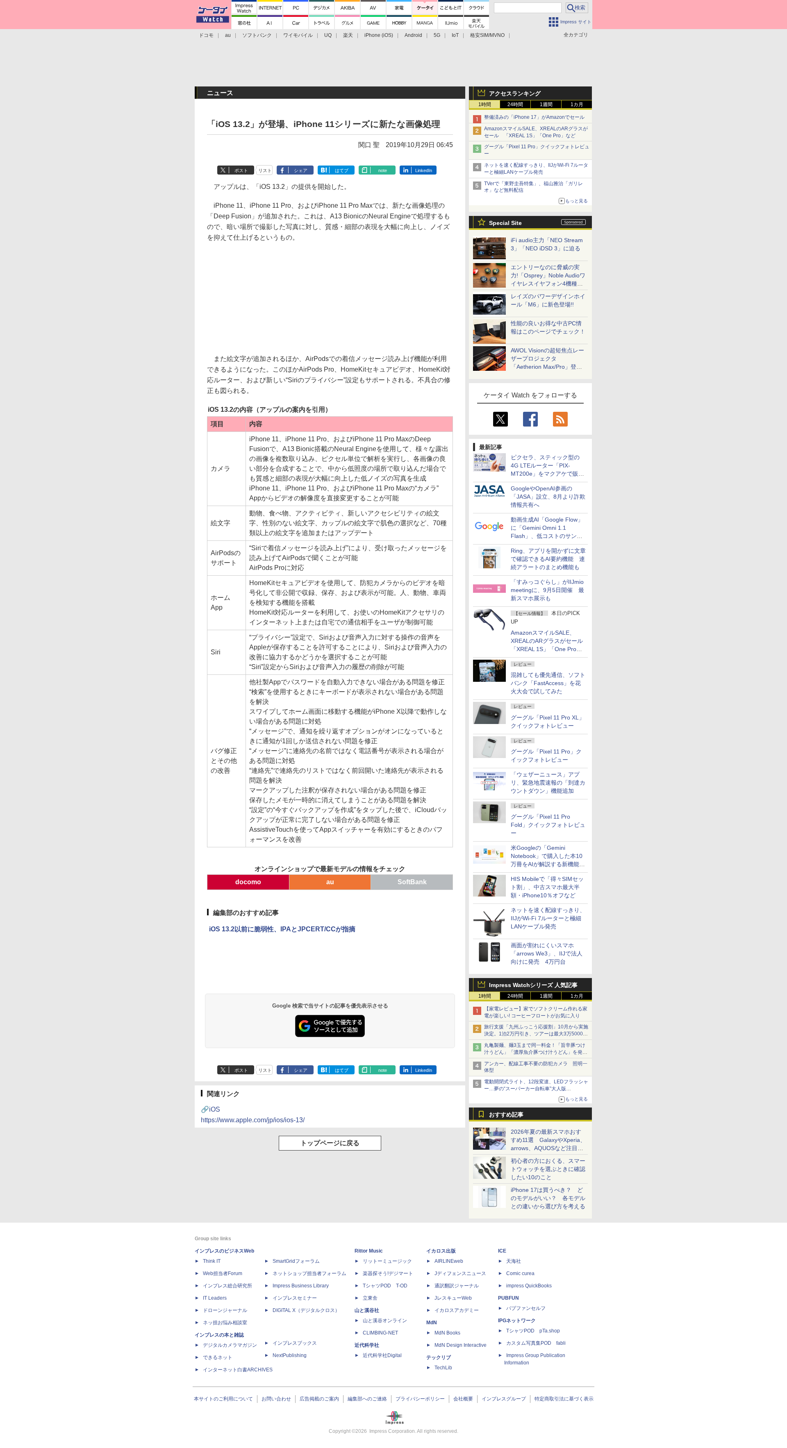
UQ (328, 35)
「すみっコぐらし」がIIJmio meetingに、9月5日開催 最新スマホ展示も (547, 590)
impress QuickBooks (529, 1286)
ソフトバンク (257, 35)
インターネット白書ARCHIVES (238, 1370)
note (382, 170)
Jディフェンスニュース (460, 1273)
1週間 (546, 104)
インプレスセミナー (295, 1298)
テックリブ (438, 1357)
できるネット (217, 1357)
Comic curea (520, 1273)
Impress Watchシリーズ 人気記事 (533, 985)
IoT (455, 35)
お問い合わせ (276, 1399)
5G (437, 35)
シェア (300, 170)
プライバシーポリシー (420, 1399)
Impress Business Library (301, 1286)
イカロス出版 (441, 1251)
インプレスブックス (295, 1343)
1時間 (484, 104)
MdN (431, 1322)
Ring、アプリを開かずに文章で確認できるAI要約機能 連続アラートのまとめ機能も (548, 558)
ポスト (241, 170)
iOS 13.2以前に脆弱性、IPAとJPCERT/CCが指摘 (282, 929)
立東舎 (370, 1298)
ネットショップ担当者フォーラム (309, 1273)
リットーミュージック (387, 1261)
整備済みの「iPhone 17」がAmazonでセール (534, 117)
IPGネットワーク (517, 1320)
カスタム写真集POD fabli (536, 1343)
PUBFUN (508, 1298)
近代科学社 (367, 1345)
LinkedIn (423, 170)
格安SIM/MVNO (487, 35)
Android (413, 35)
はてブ (341, 170)
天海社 (513, 1261)
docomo (248, 881)
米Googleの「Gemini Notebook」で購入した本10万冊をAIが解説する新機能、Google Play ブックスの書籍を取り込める (548, 864)
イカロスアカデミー (456, 1310)
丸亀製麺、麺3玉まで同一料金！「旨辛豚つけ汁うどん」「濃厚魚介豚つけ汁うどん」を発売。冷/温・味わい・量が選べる (534, 1052)
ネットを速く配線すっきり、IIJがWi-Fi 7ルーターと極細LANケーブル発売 (548, 918)
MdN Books (447, 1333)
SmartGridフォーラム (296, 1261)
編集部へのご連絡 (367, 1399)
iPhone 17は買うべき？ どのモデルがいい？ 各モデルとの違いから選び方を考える (548, 1198)
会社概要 (463, 1399)
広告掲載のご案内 (319, 1399)
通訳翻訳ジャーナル (456, 1286)
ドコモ (206, 35)
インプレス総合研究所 (227, 1286)
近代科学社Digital (382, 1355)
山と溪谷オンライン (385, 1320)
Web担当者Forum (222, 1273)
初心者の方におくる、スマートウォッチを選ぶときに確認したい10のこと (548, 1168)
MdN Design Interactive (460, 1345)
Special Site (505, 223)
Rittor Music (369, 1251)
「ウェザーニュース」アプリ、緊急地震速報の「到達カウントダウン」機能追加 (548, 782)
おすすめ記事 (506, 1114)
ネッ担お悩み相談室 (225, 1322)
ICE (502, 1251)
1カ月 (577, 104)
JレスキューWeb (453, 1298)
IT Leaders (215, 1298)
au (228, 35)
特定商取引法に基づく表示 (564, 1399)
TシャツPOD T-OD (385, 1286)
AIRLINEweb (448, 1261)
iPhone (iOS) (378, 35)
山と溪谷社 (367, 1310)
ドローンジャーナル (225, 1310)
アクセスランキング (515, 93)
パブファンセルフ (526, 1308)
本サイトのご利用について (223, 1399)
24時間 (515, 104)
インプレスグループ (504, 1399)
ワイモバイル (298, 35)
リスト (265, 170)
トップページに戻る (329, 1142)
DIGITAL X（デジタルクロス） (306, 1310)
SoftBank (412, 881)
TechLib (443, 1368)
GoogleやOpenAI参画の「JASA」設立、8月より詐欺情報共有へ (548, 496)
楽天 (348, 35)
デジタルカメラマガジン (230, 1345)
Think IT (212, 1261)
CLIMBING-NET (380, 1333)
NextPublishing (290, 1355)
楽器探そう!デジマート (388, 1273)
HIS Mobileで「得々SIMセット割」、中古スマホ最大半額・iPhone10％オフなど (547, 887)
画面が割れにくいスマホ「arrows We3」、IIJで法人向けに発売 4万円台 (546, 953)
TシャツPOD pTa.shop (533, 1331)
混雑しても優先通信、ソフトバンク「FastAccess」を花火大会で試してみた (548, 683)
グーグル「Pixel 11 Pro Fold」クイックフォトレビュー (548, 824)
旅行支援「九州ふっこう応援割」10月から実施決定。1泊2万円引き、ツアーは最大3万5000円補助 (536, 1034)
